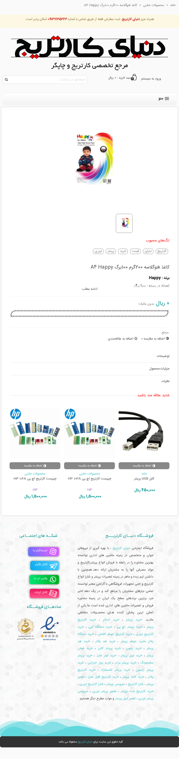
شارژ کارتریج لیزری (91, 684)
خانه (144, 474)
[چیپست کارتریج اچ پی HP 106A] (35, 433)
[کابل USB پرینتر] (144, 433)
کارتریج (161, 251)
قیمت (135, 251)
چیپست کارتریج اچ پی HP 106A (35, 478)
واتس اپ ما (40, 578)
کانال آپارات (40, 592)
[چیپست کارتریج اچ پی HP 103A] (89, 433)
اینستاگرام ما (40, 550)
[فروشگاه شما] (89, 50)
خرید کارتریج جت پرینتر (137, 691)
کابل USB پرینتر (144, 478)
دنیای (148, 251)
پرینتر (110, 251)
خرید (123, 251)
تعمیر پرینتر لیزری (104, 691)
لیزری (98, 251)
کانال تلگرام (41, 564)
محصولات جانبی (89, 474)
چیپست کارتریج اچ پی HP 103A (89, 478)
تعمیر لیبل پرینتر (125, 698)
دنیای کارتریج (85, 741)
